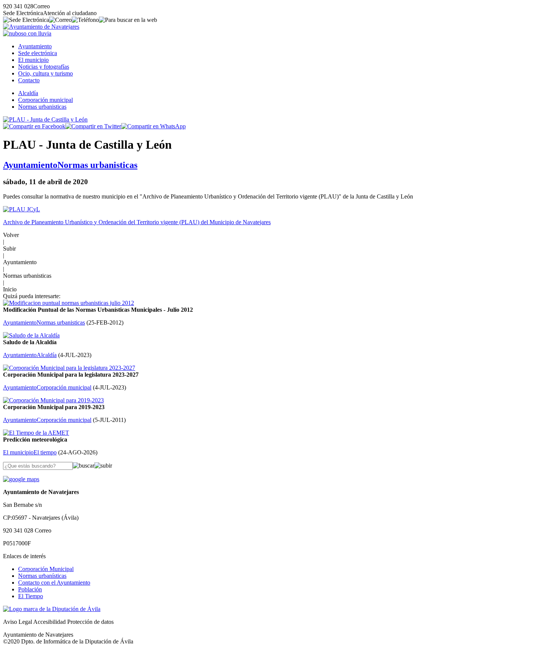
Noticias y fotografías (43, 66)
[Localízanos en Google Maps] (21, 479)
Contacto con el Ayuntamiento (54, 582)
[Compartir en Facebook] (34, 126)
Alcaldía (28, 93)
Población (30, 589)
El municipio (33, 60)
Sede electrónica (37, 53)
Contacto (29, 80)
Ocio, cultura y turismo (45, 73)
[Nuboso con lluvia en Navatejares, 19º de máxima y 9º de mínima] (27, 33)
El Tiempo (30, 596)
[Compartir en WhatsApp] (153, 126)
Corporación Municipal (46, 569)
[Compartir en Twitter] (93, 126)
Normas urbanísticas (42, 576)
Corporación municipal (45, 100)
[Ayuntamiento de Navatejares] (41, 26)
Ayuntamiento (35, 46)
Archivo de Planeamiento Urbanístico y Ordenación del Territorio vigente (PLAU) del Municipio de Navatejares (137, 222)
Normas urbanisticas (42, 106)
